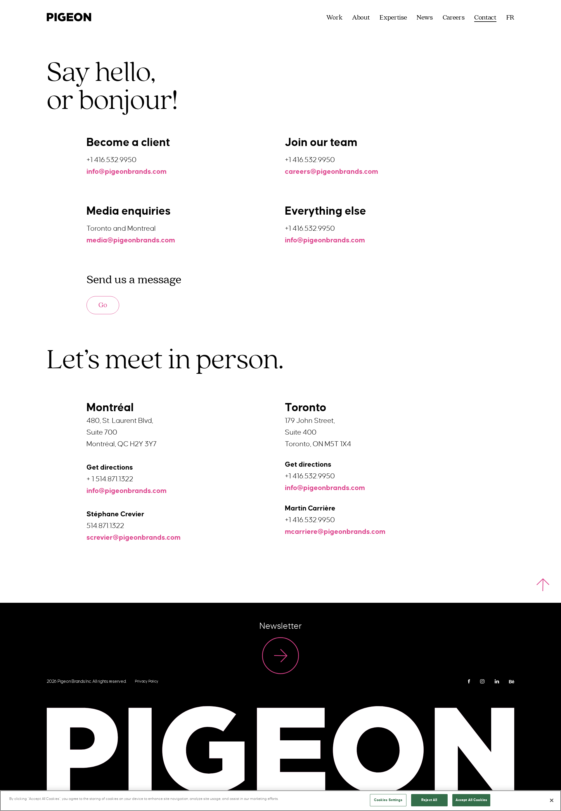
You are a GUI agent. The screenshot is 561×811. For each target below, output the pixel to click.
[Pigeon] (69, 16)
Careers (453, 18)
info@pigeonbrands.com (126, 171)
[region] (280, 800)
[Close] (551, 800)
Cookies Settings (388, 800)
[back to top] (542, 584)
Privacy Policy (146, 681)
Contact (485, 18)
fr (510, 18)
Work (334, 18)
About (361, 18)
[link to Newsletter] (280, 655)
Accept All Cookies (471, 800)
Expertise (393, 18)
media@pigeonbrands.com (130, 240)
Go (102, 305)
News (425, 18)
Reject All (429, 800)
